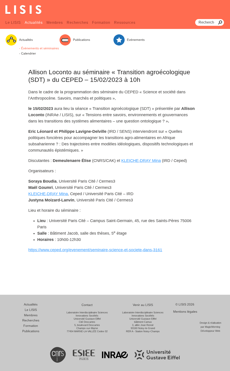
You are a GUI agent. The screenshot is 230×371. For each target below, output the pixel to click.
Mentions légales (185, 311)
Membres (54, 22)
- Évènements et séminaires (39, 48)
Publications (30, 331)
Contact (87, 305)
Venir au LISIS (143, 305)
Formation (101, 22)
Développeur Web (210, 331)
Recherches (77, 22)
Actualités (34, 22)
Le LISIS (13, 22)
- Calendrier (27, 53)
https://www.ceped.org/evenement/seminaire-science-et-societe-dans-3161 (95, 250)
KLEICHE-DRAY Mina (141, 160)
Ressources (124, 22)
